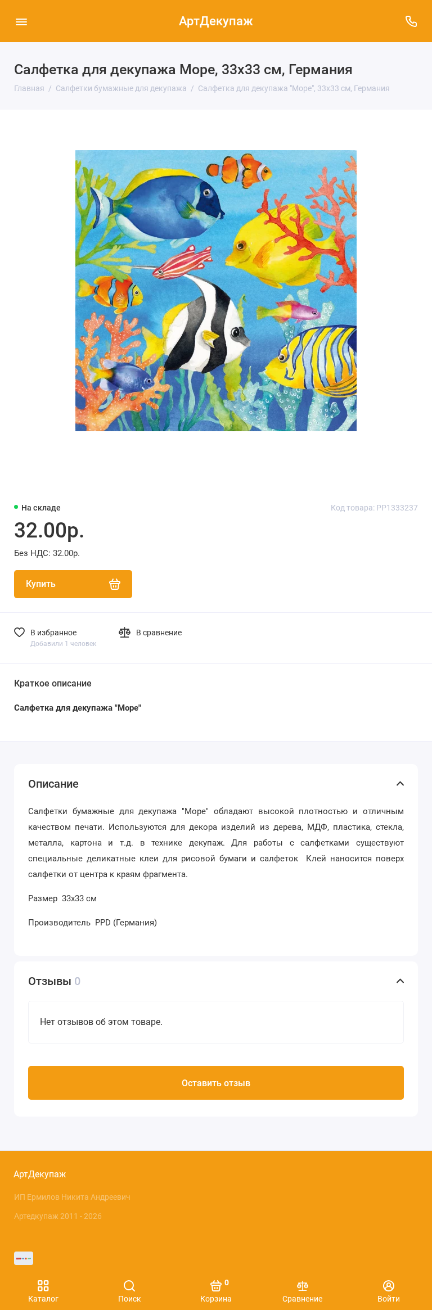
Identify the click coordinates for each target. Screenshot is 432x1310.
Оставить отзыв (216, 1083)
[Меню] (21, 21)
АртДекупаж (216, 21)
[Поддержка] (411, 21)
